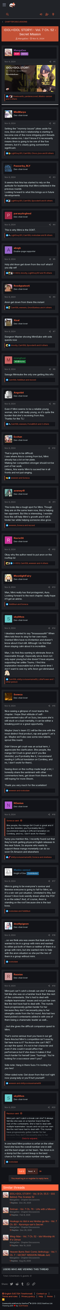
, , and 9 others (29, 345)
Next (30, 1171)
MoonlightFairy (22, 575)
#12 (53, 549)
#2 (54, 123)
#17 (53, 881)
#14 (53, 628)
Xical (16, 320)
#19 (53, 986)
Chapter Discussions (30, 1200)
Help (41, 1296)
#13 (53, 587)
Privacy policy (28, 1296)
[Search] (7, 14)
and (20, 478)
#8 (54, 369)
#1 (54, 61)
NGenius (19, 803)
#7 (54, 331)
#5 (54, 259)
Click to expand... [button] (30, 1138)
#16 (53, 814)
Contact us (41, 1293)
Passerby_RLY (22, 165)
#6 (54, 297)
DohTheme (23, 1306)
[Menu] (4, 5)
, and (22, 380)
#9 (54, 404)
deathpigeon (21, 923)
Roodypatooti (22, 285)
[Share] (50, 62)
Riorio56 (19, 538)
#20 (53, 1107)
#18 (53, 935)
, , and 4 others (31, 307)
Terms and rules (10, 1296)
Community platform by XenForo (27, 1303)
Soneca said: (13, 820)
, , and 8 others (32, 153)
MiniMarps (20, 112)
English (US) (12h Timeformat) (18, 1293)
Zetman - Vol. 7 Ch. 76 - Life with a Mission (33, 1209)
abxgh (17, 247)
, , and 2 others (30, 424)
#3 (54, 177)
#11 (54, 502)
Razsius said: (13, 1113)
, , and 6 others (32, 201)
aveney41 (19, 490)
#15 (53, 706)
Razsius (18, 974)
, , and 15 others (32, 273)
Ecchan (18, 436)
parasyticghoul (22, 213)
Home (50, 1296)
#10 (53, 448)
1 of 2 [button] (21, 1171)
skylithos (19, 616)
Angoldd (19, 392)
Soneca (18, 694)
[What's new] (53, 14)
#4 (54, 224)
